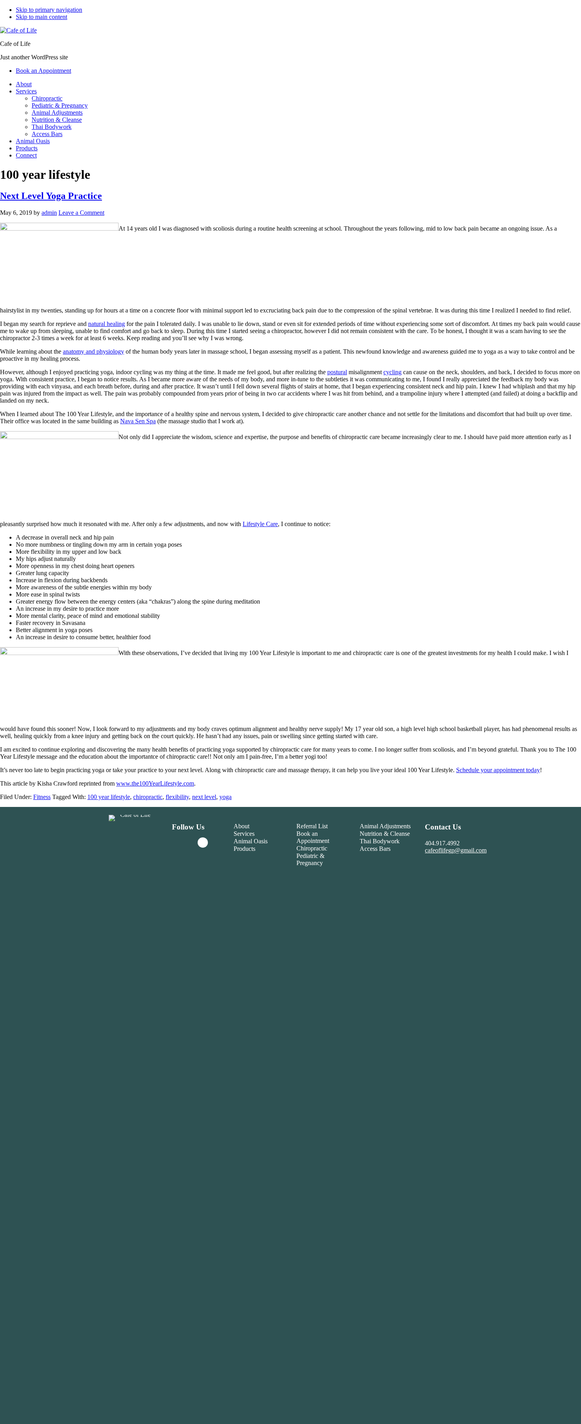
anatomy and (79, 351)
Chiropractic (311, 848)
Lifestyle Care (260, 524)
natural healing (106, 323)
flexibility (177, 796)
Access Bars (375, 848)
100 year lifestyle (108, 796)
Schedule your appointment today (498, 770)
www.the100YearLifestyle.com (155, 783)
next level (204, 796)
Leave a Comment (81, 212)
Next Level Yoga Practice (51, 196)
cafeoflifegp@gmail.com (456, 850)
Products (244, 848)
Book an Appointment (312, 837)
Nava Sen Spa (138, 421)
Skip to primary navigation (49, 9)
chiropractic (147, 796)
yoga (225, 796)
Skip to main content (41, 16)
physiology (109, 351)
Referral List (312, 826)
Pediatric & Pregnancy (310, 859)
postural (337, 372)
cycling (392, 372)
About (241, 826)
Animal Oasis (251, 841)
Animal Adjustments (385, 826)
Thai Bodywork (380, 841)
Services (244, 833)
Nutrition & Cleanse (385, 833)
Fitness (42, 796)
